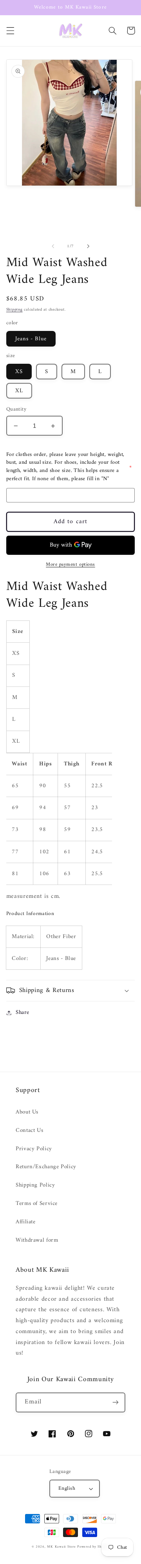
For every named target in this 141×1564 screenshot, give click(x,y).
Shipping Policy (35, 1185)
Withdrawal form (37, 1240)
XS (19, 371)
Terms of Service (37, 1203)
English (66, 1488)
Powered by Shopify (93, 1547)
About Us (27, 1112)
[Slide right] (88, 246)
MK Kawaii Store (61, 1547)
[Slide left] (52, 246)
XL (19, 391)
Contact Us (29, 1130)
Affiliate (26, 1222)
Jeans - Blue (31, 339)
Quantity (16, 409)
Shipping (14, 309)
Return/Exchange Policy (46, 1167)
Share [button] (22, 1012)
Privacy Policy (34, 1149)
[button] (10, 30)
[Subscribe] (116, 1402)
